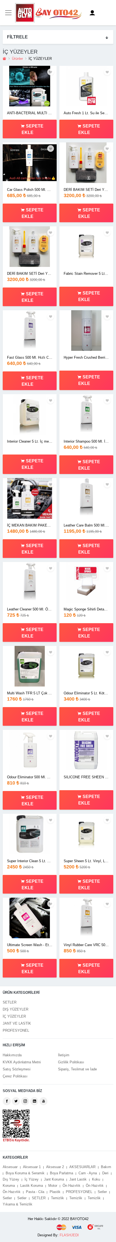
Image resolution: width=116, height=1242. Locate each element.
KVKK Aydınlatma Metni (22, 1062)
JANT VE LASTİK (17, 1023)
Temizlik (57, 1198)
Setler (102, 1192)
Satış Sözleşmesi (16, 1069)
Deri (105, 1173)
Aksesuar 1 (32, 1167)
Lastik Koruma (31, 1186)
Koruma (9, 1186)
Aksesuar (10, 1167)
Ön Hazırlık (71, 1186)
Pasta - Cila (35, 1192)
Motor (52, 1186)
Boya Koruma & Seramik (25, 1173)
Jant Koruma (54, 1179)
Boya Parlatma (61, 1173)
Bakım (106, 1167)
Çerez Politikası (15, 1076)
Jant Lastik (78, 1179)
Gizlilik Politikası (71, 1062)
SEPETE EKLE (32, 129)
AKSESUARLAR (82, 1167)
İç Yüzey (32, 1179)
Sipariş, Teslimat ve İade (77, 1069)
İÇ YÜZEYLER (14, 1016)
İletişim (63, 1055)
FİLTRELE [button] (17, 37)
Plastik (55, 1192)
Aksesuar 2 (55, 1167)
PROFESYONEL (16, 1030)
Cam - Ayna (88, 1173)
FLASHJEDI (69, 1235)
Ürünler (17, 59)
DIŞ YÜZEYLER (15, 1009)
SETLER (9, 1002)
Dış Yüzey (11, 1179)
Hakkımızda (12, 1055)
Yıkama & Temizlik (17, 1204)
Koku (96, 1179)
